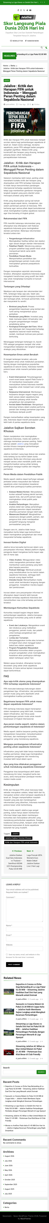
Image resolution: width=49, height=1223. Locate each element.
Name (9, 925)
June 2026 (8, 1166)
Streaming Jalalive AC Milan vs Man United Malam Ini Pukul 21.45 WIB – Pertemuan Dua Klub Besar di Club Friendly (22, 2)
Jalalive (20, 444)
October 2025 (10, 1180)
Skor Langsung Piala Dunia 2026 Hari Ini (24, 26)
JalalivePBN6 (10, 104)
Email (9, 935)
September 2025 (11, 1184)
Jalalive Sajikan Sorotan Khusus (18, 838)
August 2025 (9, 1189)
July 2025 (8, 1194)
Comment (10, 897)
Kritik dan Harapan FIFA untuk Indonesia (21, 842)
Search (6, 1067)
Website (9, 945)
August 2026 (9, 1156)
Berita (6, 80)
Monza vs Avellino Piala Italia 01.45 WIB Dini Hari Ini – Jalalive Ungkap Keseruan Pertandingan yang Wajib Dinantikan (25, 1128)
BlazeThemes (26, 1219)
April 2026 (8, 1175)
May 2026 (8, 1170)
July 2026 (8, 1161)
